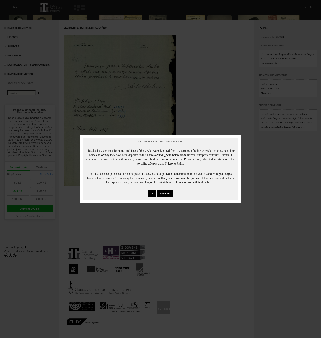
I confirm (165, 193)
